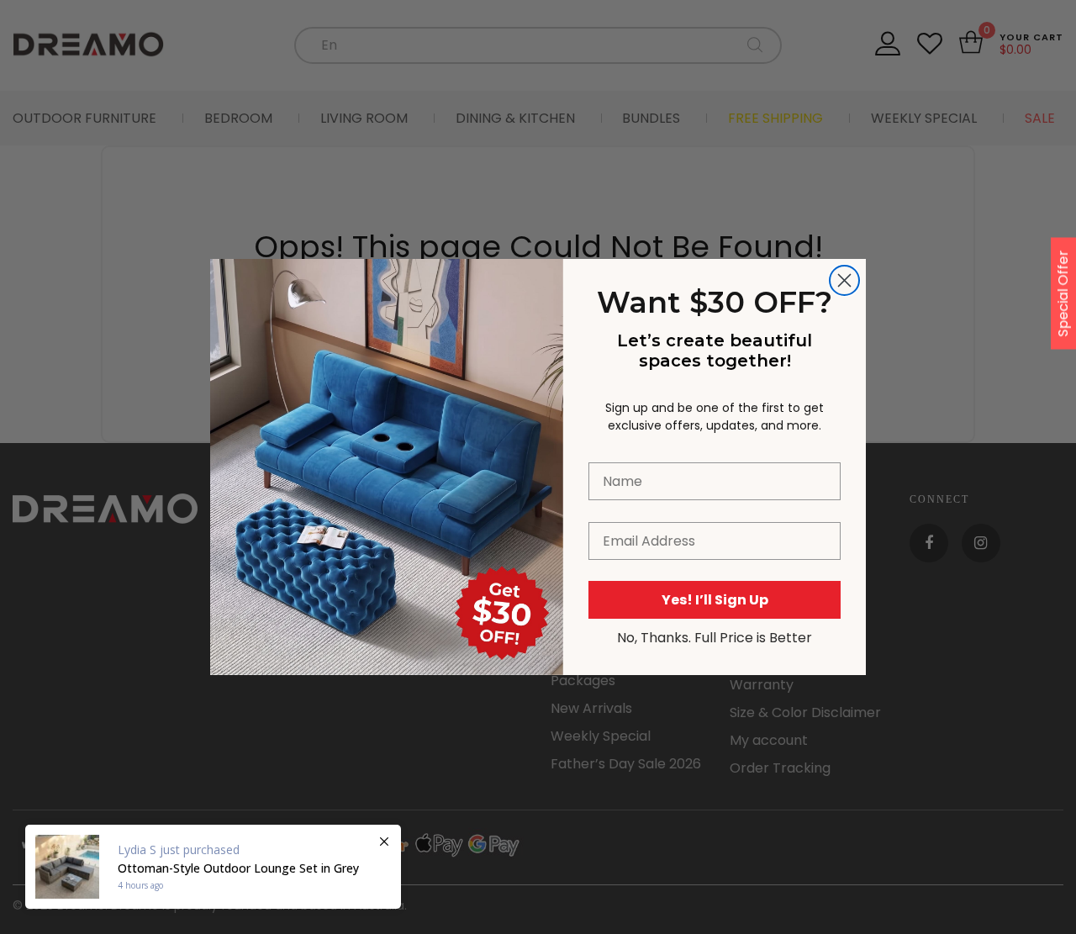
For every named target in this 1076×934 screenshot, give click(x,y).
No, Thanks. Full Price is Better (714, 637)
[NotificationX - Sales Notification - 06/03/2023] (213, 867)
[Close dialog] (844, 280)
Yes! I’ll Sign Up (715, 599)
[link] (386, 350)
